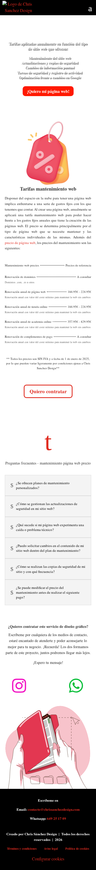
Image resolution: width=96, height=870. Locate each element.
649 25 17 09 (56, 818)
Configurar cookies (48, 858)
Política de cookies (77, 849)
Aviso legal (51, 849)
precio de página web (20, 242)
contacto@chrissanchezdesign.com (54, 809)
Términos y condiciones (22, 849)
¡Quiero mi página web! (48, 91)
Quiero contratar (48, 391)
